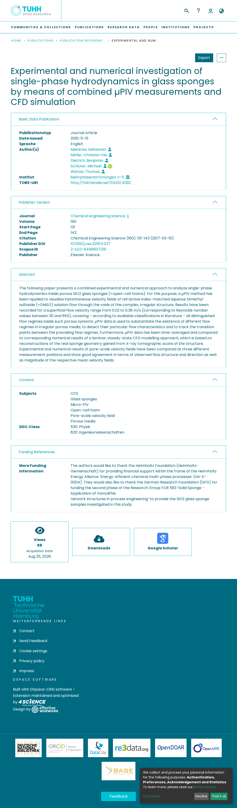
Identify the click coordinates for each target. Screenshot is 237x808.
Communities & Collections (41, 27)
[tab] (118, 119)
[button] (221, 11)
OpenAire (206, 748)
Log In (210, 10)
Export (204, 57)
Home (16, 41)
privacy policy (205, 787)
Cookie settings (33, 651)
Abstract (27, 274)
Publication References (83, 41)
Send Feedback (33, 640)
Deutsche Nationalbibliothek (28, 748)
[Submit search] (186, 10)
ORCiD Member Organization (65, 748)
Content (26, 380)
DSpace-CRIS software (51, 689)
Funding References (37, 452)
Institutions (176, 27)
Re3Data (131, 748)
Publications (89, 27)
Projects (203, 27)
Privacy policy (31, 661)
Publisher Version (34, 202)
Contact (26, 631)
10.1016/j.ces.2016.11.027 (90, 243)
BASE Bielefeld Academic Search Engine (118, 771)
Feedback (118, 796)
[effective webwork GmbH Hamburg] (45, 709)
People (150, 27)
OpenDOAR (170, 748)
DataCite (98, 748)
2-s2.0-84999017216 (88, 249)
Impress (26, 670)
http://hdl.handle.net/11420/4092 (101, 182)
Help (198, 10)
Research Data (124, 27)
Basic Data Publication (39, 119)
